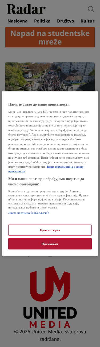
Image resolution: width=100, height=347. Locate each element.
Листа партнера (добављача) (28, 213)
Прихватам (50, 244)
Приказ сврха (50, 230)
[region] (49, 173)
